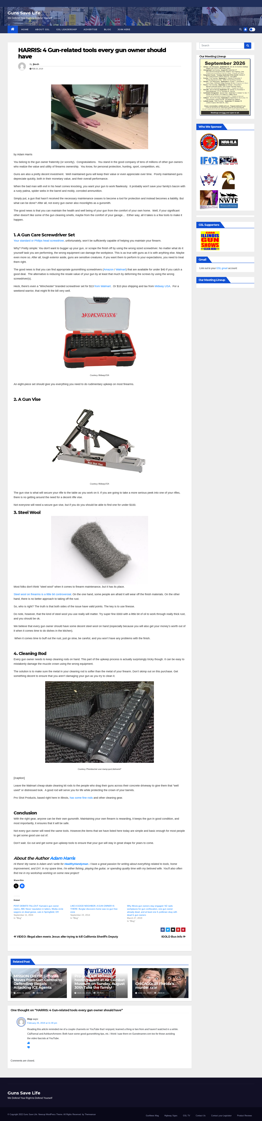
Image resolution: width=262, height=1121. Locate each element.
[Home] (13, 29)
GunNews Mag (152, 1115)
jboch (36, 64)
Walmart (121, 269)
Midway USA (162, 286)
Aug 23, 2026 (23, 993)
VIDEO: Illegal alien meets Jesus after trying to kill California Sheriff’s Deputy (67, 936)
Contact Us (201, 1115)
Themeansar (90, 1114)
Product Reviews (244, 1115)
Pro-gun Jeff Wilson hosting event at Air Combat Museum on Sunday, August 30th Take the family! (99, 982)
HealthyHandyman (76, 863)
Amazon (109, 269)
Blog (107, 29)
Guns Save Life (24, 12)
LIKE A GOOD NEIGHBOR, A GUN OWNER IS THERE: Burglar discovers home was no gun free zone (94, 909)
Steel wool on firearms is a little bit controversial (42, 594)
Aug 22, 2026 (84, 993)
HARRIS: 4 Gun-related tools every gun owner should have (92, 53)
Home (25, 29)
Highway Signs (170, 1115)
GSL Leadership (66, 29)
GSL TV (186, 1115)
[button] (240, 29)
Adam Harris (62, 858)
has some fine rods (81, 797)
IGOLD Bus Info (172, 936)
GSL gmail (222, 268)
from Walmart (102, 286)
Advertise (90, 29)
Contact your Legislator (221, 1115)
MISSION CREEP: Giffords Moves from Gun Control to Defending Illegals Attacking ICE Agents (38, 982)
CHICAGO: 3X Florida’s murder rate (154, 985)
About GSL (42, 29)
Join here (124, 29)
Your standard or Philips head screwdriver (39, 240)
